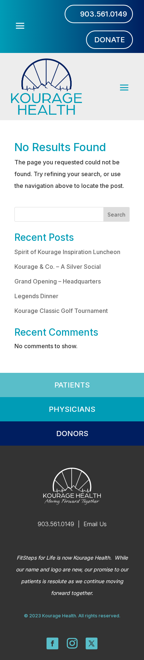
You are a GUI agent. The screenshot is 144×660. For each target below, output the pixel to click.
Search (116, 214)
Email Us (95, 524)
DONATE (109, 39)
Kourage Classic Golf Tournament (61, 310)
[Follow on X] (91, 643)
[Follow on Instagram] (72, 643)
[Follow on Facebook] (52, 643)
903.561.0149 (103, 14)
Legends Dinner (36, 296)
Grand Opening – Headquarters (57, 281)
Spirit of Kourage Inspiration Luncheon (67, 252)
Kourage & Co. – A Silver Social (57, 266)
